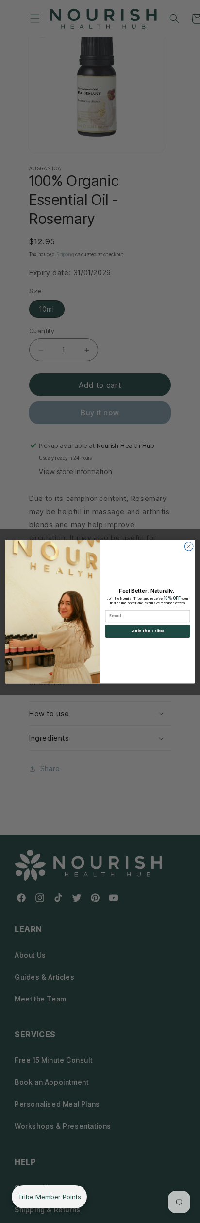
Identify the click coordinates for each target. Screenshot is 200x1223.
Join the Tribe (147, 631)
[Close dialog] (188, 546)
